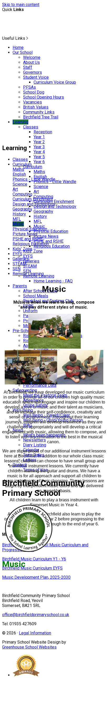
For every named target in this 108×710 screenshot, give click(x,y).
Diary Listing (34, 444)
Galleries (31, 261)
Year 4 (39, 151)
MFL (38, 221)
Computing (22, 194)
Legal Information (35, 633)
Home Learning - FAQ (53, 281)
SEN (16, 268)
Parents (20, 285)
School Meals (35, 295)
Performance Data (39, 385)
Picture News (46, 236)
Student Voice (36, 77)
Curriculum (32, 166)
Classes (30, 126)
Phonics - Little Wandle (34, 179)
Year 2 (39, 141)
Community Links (39, 112)
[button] (27, 38)
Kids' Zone (33, 251)
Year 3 (39, 146)
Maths (39, 171)
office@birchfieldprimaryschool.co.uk (35, 614)
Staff (27, 67)
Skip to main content (20, 4)
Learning (20, 122)
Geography (43, 211)
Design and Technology (34, 204)
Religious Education (52, 246)
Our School (23, 52)
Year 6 (39, 161)
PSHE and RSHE (27, 238)
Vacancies (32, 102)
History (40, 216)
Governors (32, 72)
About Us (31, 62)
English (19, 174)
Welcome (31, 57)
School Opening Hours (43, 97)
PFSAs (29, 87)
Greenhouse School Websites (29, 647)
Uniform (30, 310)
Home (18, 47)
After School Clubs (40, 290)
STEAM (30, 266)
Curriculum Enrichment (33, 199)
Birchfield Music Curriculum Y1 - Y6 (34, 558)
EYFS (17, 253)
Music (18, 223)
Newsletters (34, 440)
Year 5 (39, 156)
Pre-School (23, 330)
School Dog (33, 92)
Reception (43, 131)
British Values (35, 107)
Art (36, 191)
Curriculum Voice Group (55, 82)
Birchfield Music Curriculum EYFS (32, 568)
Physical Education (51, 231)
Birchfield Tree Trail (40, 117)
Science (41, 186)
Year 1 (39, 136)
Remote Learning (28, 273)
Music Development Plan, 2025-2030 (36, 577)
